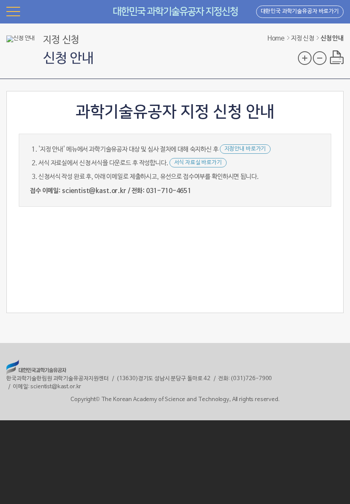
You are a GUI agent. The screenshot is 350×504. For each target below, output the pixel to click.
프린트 (337, 57)
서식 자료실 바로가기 (198, 163)
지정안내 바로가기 (245, 149)
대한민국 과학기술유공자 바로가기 (300, 12)
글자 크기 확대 (305, 58)
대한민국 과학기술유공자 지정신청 (175, 11)
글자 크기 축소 (320, 58)
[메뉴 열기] (13, 11)
